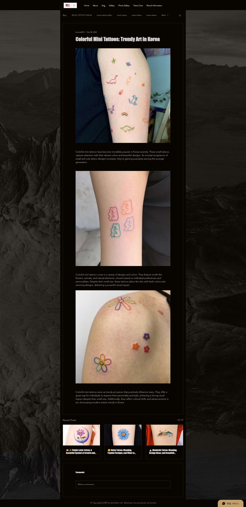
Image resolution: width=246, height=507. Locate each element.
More (164, 15)
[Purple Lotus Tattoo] (81, 435)
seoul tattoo (122, 15)
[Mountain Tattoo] (164, 435)
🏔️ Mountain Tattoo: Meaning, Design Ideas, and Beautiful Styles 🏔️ (163, 451)
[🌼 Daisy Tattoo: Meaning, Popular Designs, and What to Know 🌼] (123, 435)
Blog (64, 15)
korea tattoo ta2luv (104, 15)
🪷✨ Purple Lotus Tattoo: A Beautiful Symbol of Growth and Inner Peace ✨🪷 (80, 451)
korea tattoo (151, 15)
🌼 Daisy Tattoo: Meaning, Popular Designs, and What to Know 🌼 (121, 451)
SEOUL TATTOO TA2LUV (82, 15)
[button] (180, 15)
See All (180, 420)
